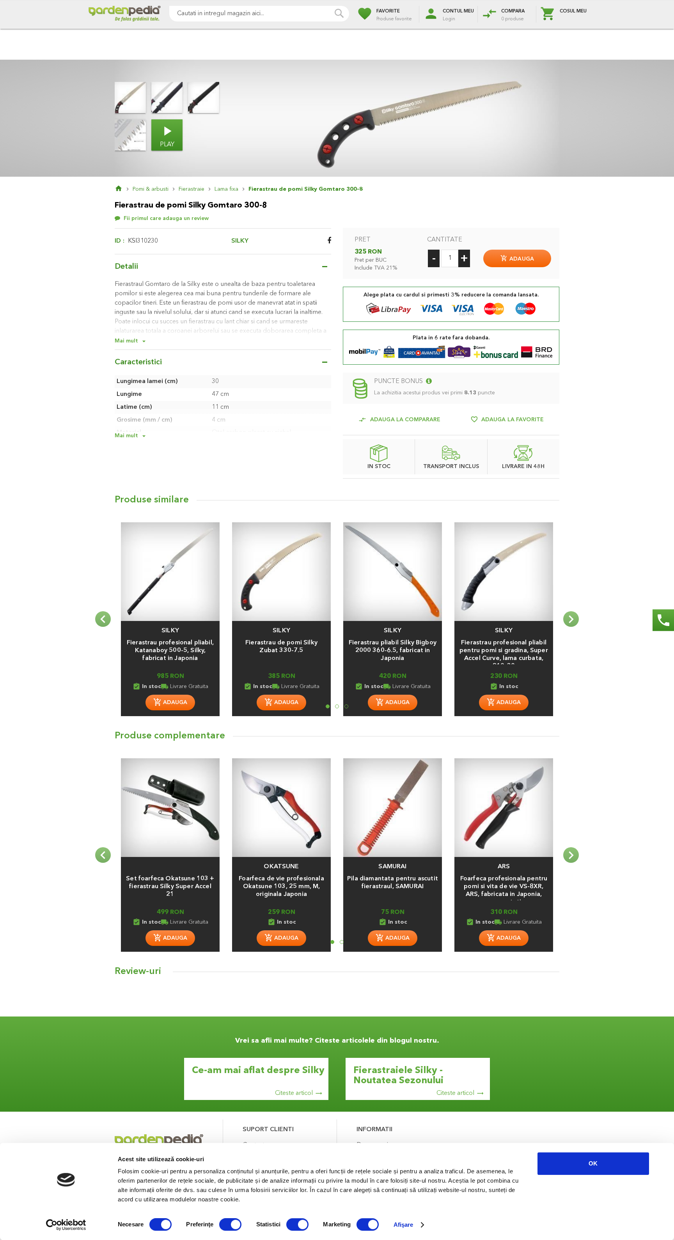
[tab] (337, 973)
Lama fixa (226, 189)
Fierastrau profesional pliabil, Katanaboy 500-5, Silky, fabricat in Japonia (170, 651)
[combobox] (259, 13)
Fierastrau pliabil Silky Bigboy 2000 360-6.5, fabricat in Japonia (392, 651)
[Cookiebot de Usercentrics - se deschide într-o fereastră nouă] (66, 1225)
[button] (170, 627)
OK (593, 1163)
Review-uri (138, 971)
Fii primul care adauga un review (166, 218)
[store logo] (124, 14)
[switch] (230, 1225)
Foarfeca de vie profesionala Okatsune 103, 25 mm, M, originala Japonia (281, 887)
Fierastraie (191, 189)
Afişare (403, 1224)
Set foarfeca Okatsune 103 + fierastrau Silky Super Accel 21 (170, 887)
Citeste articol (294, 1093)
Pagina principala (124, 189)
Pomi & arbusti (150, 189)
